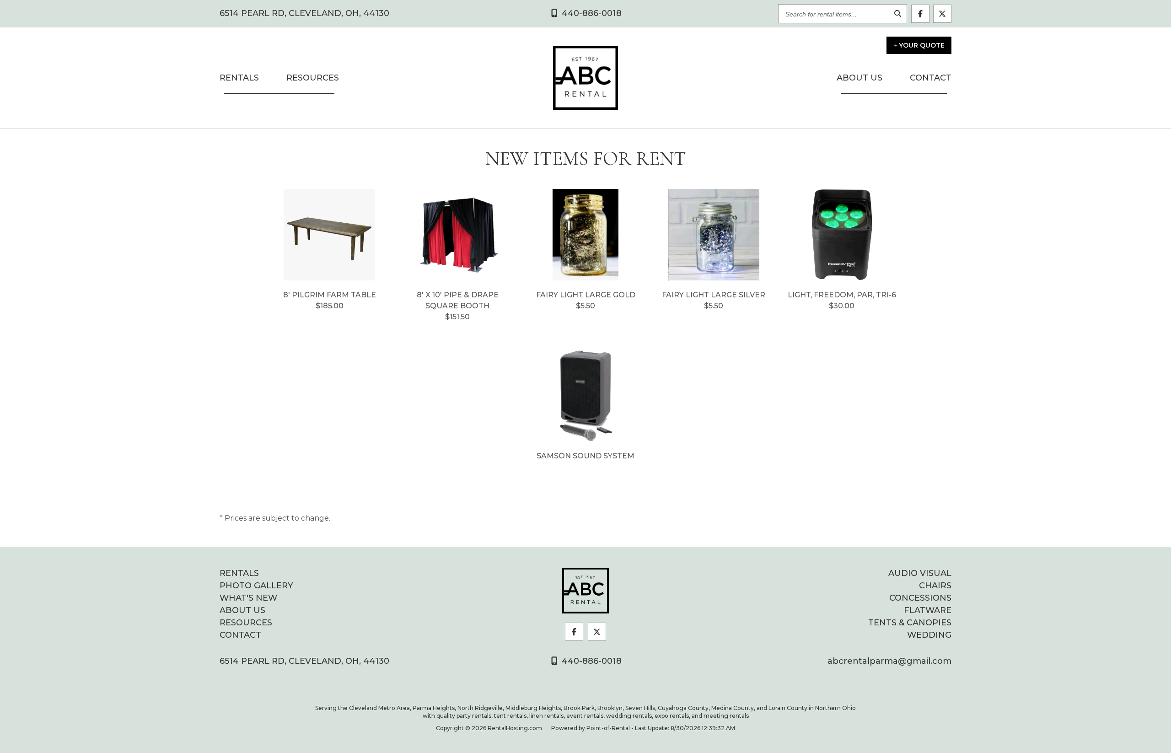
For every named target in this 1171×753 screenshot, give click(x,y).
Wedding (929, 635)
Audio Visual (919, 573)
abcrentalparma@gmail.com (889, 661)
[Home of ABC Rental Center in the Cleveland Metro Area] (585, 590)
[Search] (897, 14)
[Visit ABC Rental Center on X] (942, 14)
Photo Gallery (256, 586)
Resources (312, 78)
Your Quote (922, 45)
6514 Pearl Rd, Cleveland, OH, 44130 (304, 13)
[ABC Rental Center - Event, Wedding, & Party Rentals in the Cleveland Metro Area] (585, 78)
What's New (248, 598)
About (859, 78)
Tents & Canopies (909, 623)
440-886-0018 (590, 661)
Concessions (920, 598)
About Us (242, 610)
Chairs (935, 586)
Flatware (927, 610)
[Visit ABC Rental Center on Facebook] (920, 14)
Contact (930, 78)
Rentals (239, 78)
